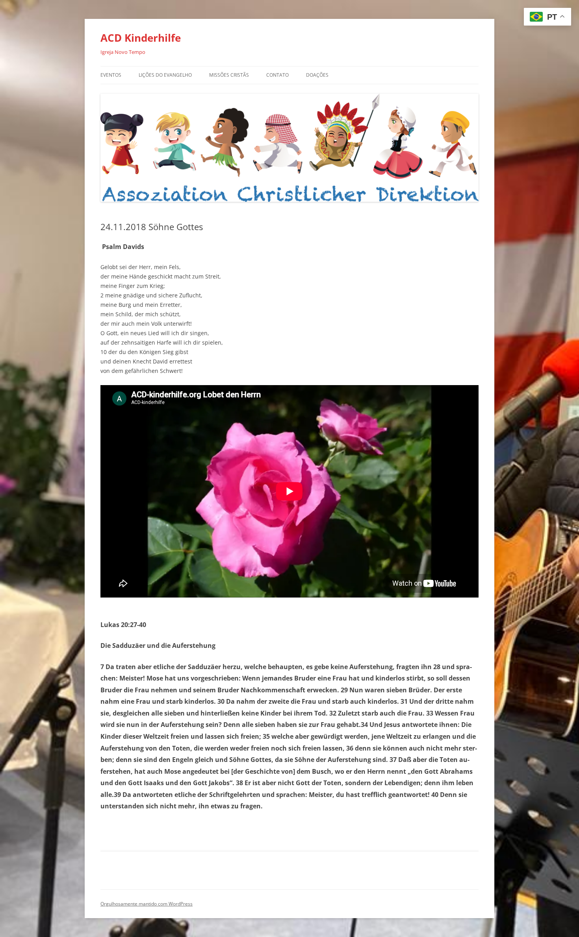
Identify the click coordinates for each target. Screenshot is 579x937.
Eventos (110, 75)
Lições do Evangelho (165, 75)
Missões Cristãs (229, 75)
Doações (317, 75)
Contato (277, 75)
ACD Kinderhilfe (140, 38)
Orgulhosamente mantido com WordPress (146, 903)
